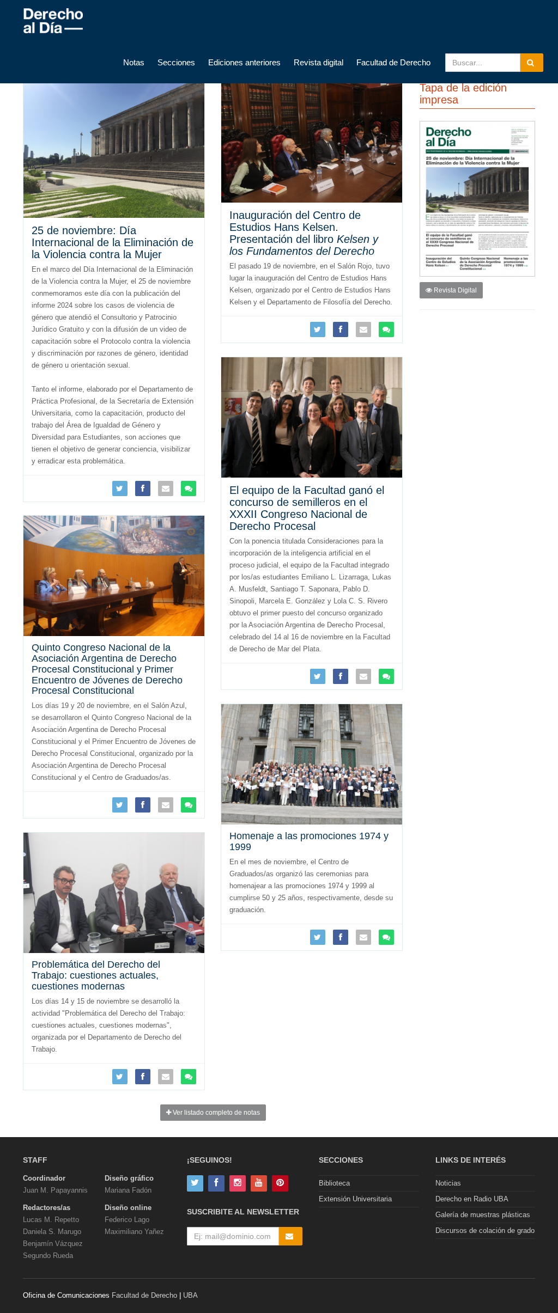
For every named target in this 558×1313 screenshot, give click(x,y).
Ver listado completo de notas (215, 1112)
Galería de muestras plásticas (482, 1215)
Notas (133, 62)
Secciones (176, 62)
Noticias (448, 1183)
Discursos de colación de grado (485, 1230)
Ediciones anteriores (244, 62)
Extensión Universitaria (355, 1199)
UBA (190, 1295)
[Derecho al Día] (53, 21)
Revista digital (318, 62)
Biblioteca (334, 1183)
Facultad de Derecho (393, 62)
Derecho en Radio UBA (471, 1199)
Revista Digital (454, 290)
